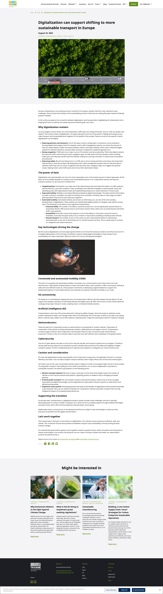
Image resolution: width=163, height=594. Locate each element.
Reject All (124, 590)
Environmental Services (50, 4)
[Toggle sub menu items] (76, 4)
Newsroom (111, 574)
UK (83, 573)
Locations (82, 4)
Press (97, 4)
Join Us (90, 4)
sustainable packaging (68, 439)
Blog (105, 4)
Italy (83, 575)
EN (124, 4)
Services (64, 4)
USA (83, 567)
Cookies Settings (111, 590)
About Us (59, 564)
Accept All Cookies (138, 590)
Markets (71, 4)
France (84, 578)
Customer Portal (115, 4)
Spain (84, 570)
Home (32, 12)
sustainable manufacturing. (89, 439)
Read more (35, 536)
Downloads (111, 577)
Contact (133, 4)
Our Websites (145, 4)
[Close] (160, 590)
